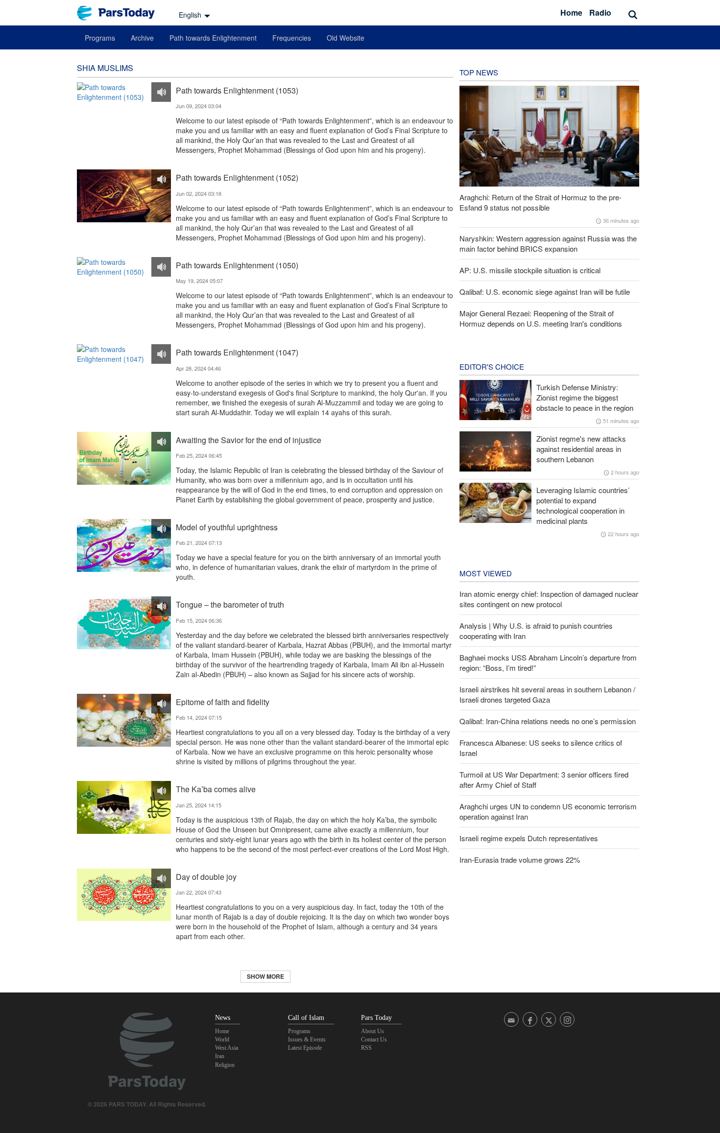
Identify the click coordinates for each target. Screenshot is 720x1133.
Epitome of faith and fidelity (222, 702)
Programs (100, 38)
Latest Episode (305, 1047)
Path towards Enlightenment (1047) (237, 352)
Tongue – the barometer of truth (230, 604)
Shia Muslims (105, 67)
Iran (219, 1056)
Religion (225, 1065)
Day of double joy (206, 876)
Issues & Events (307, 1039)
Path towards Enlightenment (213, 38)
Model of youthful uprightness (227, 527)
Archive (142, 38)
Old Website (345, 38)
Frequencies (291, 38)
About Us (372, 1031)
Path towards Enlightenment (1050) (237, 265)
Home (571, 12)
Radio (600, 12)
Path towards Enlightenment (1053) (237, 90)
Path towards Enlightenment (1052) (237, 177)
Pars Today (121, 13)
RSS (366, 1047)
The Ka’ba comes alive (216, 789)
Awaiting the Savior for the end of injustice (248, 440)
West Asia (226, 1047)
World (222, 1039)
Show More (265, 976)
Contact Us (374, 1039)
